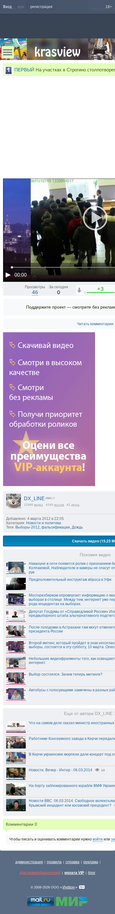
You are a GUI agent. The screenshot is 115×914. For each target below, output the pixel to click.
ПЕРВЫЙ (24, 69)
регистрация (41, 7)
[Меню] (8, 52)
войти (98, 839)
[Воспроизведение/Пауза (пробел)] (8, 274)
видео (38, 504)
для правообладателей (40, 873)
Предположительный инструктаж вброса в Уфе (70, 579)
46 (35, 292)
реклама (90, 862)
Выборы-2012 (27, 527)
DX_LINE (34, 498)
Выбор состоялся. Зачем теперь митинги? (65, 674)
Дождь (77, 527)
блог (91, 873)
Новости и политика (43, 523)
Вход (7, 7)
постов (59, 504)
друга (75, 504)
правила (54, 862)
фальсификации (55, 527)
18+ (108, 7)
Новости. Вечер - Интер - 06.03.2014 (60, 770)
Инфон (69, 887)
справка (72, 862)
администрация (29, 862)
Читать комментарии (95, 324)
